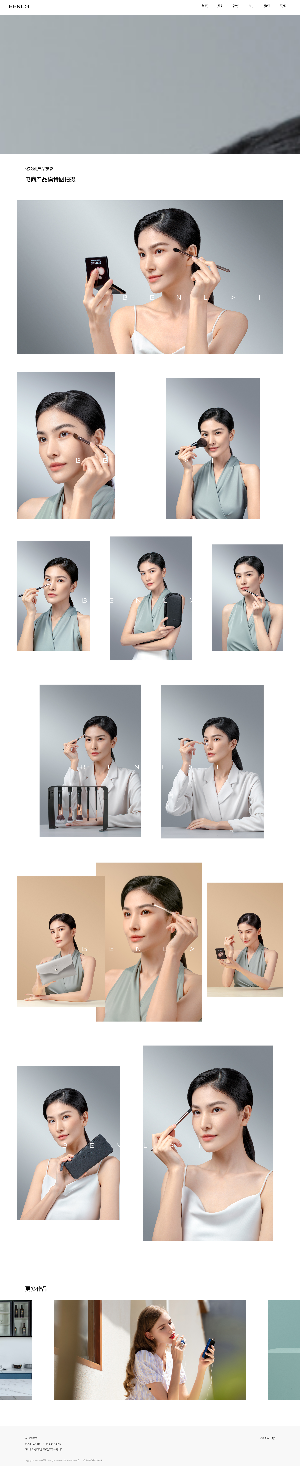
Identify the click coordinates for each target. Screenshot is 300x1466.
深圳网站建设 (96, 1460)
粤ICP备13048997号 (71, 1460)
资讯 (267, 6)
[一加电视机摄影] (290, 1389)
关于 (251, 6)
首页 (205, 6)
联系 (283, 6)
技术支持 (87, 1460)
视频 (236, 6)
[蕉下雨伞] (9, 1389)
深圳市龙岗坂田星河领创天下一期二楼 (43, 1449)
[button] (239, 1350)
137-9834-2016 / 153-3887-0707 (43, 1444)
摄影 (220, 6)
